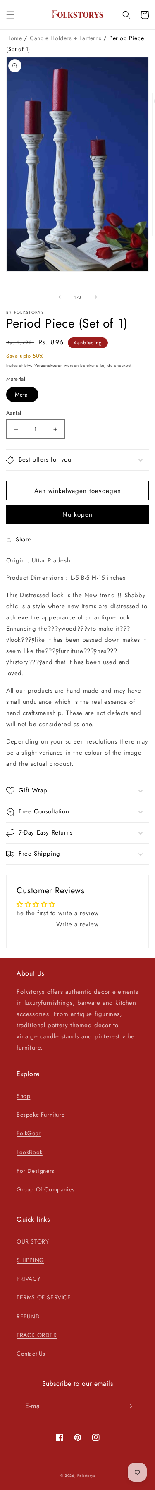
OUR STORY (33, 1241)
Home (15, 38)
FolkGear (29, 1133)
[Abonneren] (129, 1406)
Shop (23, 1096)
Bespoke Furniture (40, 1114)
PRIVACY (29, 1279)
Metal (22, 394)
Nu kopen (77, 514)
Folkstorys (86, 1475)
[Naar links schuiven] (59, 297)
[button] (10, 15)
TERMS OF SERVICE (44, 1297)
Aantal (13, 413)
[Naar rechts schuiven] (96, 297)
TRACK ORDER (37, 1335)
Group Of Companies (46, 1189)
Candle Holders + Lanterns (66, 38)
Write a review (77, 924)
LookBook (30, 1152)
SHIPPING (30, 1260)
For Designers (36, 1171)
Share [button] (23, 539)
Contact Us (31, 1353)
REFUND (28, 1316)
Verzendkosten (48, 365)
